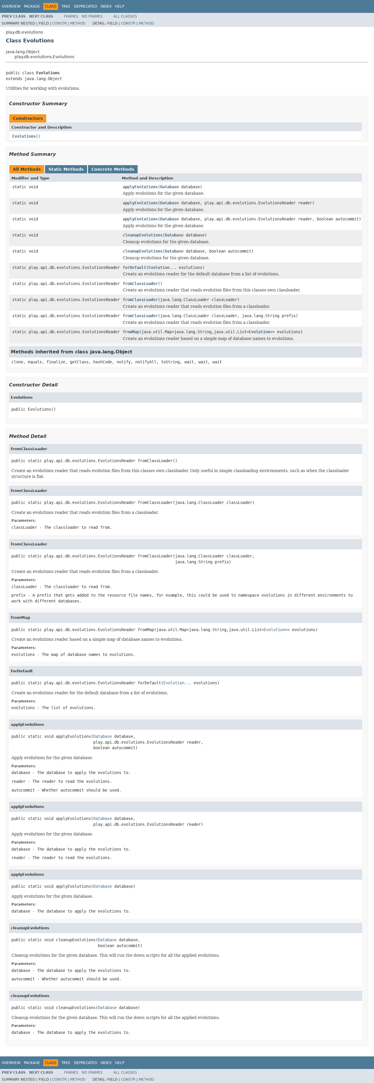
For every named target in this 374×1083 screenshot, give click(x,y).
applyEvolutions (140, 186)
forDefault (134, 267)
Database (169, 186)
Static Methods (66, 169)
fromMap (131, 331)
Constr (59, 23)
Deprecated (85, 6)
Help (119, 6)
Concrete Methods (112, 169)
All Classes (125, 16)
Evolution (158, 267)
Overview (11, 6)
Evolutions (24, 136)
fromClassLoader (140, 283)
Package (32, 6)
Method (77, 23)
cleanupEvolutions (142, 235)
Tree (65, 6)
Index (106, 6)
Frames (71, 16)
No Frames (92, 16)
